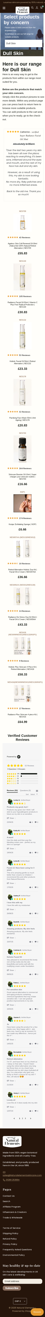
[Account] (37, 7)
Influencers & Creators (14, 1212)
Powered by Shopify (22, 1311)
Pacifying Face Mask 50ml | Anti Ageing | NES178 (22, 419)
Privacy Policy (10, 1244)
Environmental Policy (14, 1255)
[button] (11, 818)
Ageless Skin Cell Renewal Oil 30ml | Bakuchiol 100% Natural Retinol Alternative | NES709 (22, 245)
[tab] (12, 791)
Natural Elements (26, 1307)
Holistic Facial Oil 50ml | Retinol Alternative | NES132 (22, 362)
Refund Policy (10, 1238)
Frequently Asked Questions (17, 1249)
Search (6, 1201)
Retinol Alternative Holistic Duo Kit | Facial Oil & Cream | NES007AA (22, 571)
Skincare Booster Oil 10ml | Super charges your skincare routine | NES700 (22, 476)
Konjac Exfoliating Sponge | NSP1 (22, 524)
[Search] (32, 8)
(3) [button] (18, 776)
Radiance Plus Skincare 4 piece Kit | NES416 (22, 715)
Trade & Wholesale (12, 1217)
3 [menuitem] (25, 1118)
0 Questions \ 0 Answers (16, 769)
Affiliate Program (12, 1206)
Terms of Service (11, 1228)
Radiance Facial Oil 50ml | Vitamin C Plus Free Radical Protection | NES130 (23, 304)
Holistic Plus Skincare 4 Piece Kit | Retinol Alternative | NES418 (22, 668)
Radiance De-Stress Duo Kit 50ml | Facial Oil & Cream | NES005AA (22, 618)
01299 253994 (13, 1179)
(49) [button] (18, 773)
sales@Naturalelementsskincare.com (22, 1175)
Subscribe (11, 1288)
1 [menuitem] (19, 1118)
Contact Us (8, 1196)
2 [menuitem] (22, 1118)
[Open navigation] (4, 8)
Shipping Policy (10, 1233)
